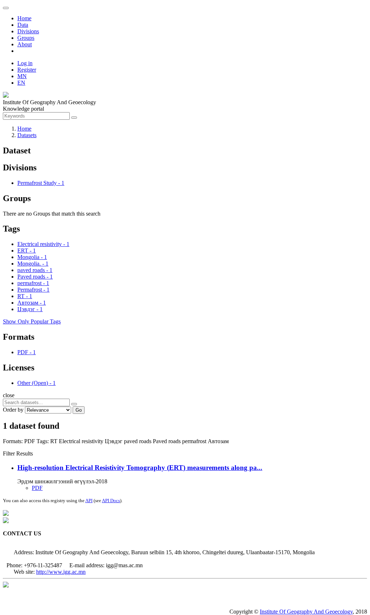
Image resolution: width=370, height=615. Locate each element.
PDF (37, 488)
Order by (13, 410)
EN (21, 83)
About (24, 44)
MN (22, 76)
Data (22, 25)
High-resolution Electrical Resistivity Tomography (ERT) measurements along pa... (139, 467)
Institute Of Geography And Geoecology (306, 611)
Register (26, 70)
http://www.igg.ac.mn (61, 572)
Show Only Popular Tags (32, 321)
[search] (74, 404)
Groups (25, 38)
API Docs (111, 500)
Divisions (28, 31)
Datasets (26, 135)
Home (24, 18)
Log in (25, 63)
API (88, 500)
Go (79, 410)
